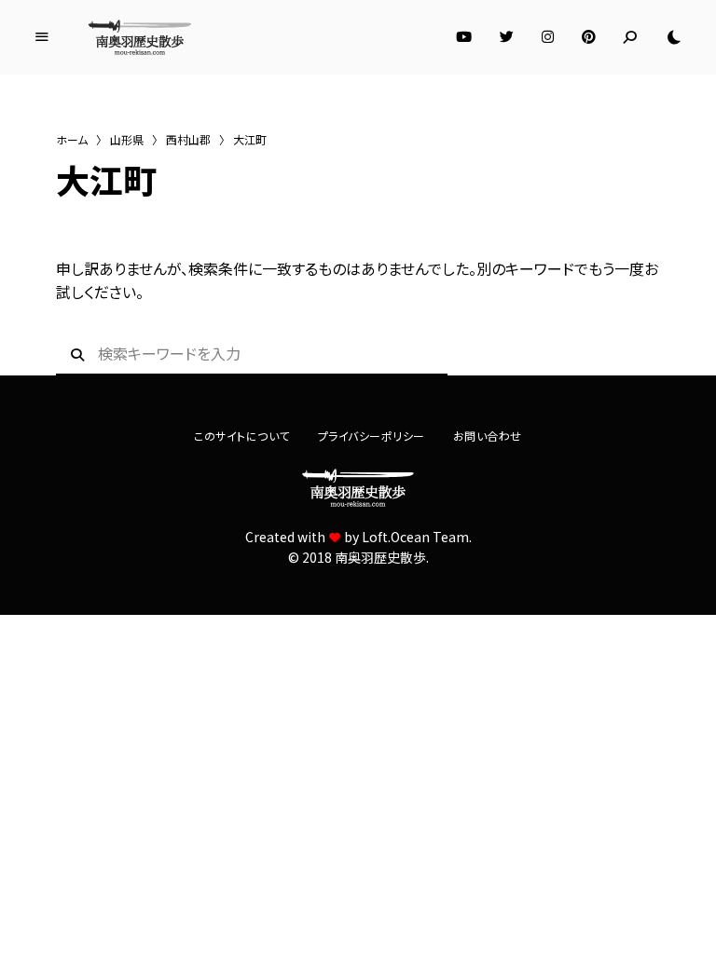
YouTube (464, 37)
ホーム (72, 139)
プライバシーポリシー (371, 435)
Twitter (507, 37)
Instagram (548, 37)
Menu (42, 37)
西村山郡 (188, 139)
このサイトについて (242, 435)
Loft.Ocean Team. (417, 536)
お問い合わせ (487, 435)
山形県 (127, 139)
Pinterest (589, 37)
